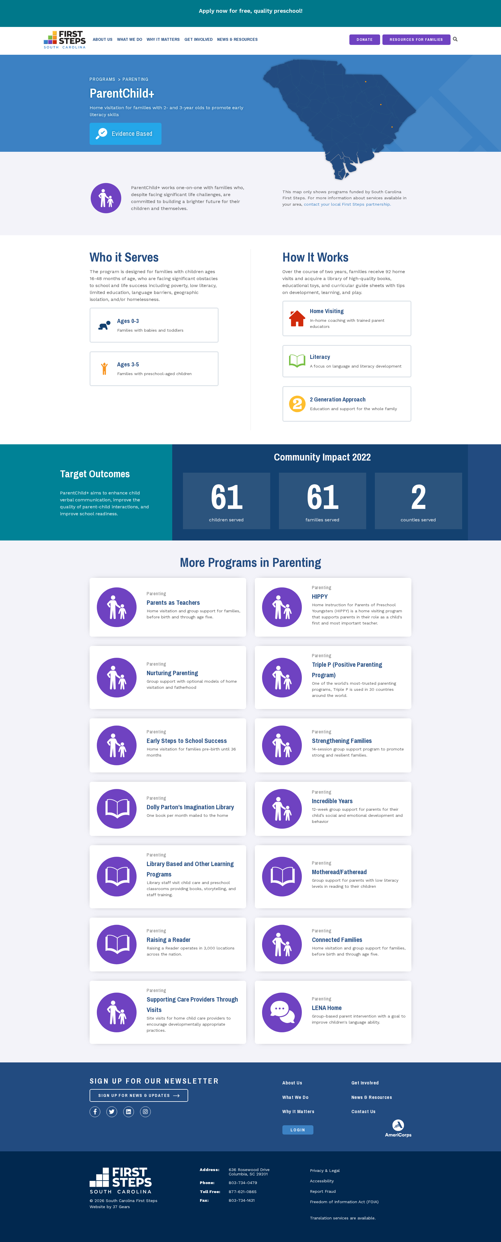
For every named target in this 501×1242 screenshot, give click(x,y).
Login (298, 1130)
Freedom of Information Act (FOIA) (344, 1201)
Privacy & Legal (325, 1170)
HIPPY (320, 596)
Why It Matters (163, 39)
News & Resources (237, 39)
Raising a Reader (168, 940)
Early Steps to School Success (187, 741)
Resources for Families (416, 39)
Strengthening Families (342, 741)
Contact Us (363, 1111)
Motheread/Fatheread (339, 872)
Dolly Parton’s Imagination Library (190, 807)
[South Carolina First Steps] (121, 1182)
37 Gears (121, 1206)
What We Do (129, 39)
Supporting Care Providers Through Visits (192, 1004)
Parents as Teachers (173, 603)
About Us (102, 39)
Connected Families (337, 940)
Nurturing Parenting (172, 673)
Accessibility (322, 1181)
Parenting (136, 79)
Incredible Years (332, 801)
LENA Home (327, 1008)
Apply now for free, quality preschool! (250, 11)
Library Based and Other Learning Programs (190, 869)
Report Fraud (323, 1191)
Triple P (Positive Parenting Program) (347, 670)
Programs (103, 79)
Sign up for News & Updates (135, 1095)
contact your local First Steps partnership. (347, 204)
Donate (365, 39)
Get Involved (198, 39)
